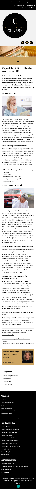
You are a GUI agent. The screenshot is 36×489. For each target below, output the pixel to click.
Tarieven (3, 399)
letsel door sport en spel (9, 443)
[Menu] (18, 61)
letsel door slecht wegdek (10, 440)
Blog (2, 405)
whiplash (23, 332)
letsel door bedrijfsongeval (10, 429)
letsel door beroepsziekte (10, 432)
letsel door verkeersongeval (11, 446)
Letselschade (14, 330)
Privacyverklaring (6, 413)
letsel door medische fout (10, 438)
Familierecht (7, 381)
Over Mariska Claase (7, 402)
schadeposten (6, 449)
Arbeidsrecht (7, 378)
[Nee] (34, 482)
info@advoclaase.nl (28, 7)
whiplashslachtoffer (8, 335)
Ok (18, 486)
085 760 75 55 (18, 5)
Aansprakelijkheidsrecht (10, 375)
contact (11, 324)
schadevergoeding (13, 332)
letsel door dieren (7, 435)
